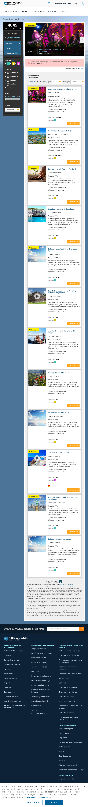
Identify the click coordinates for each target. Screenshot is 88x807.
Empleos (62, 751)
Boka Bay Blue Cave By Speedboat (61, 209)
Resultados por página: (44, 81)
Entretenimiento (10, 678)
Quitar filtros (13, 38)
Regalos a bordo (65, 678)
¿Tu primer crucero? (39, 648)
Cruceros (7, 655)
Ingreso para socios (67, 779)
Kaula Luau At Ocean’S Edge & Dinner (51, 50)
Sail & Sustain (64, 747)
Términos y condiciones (66, 584)
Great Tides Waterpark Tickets (60, 131)
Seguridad (63, 738)
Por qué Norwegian (37, 11)
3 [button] (55, 480)
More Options (33, 802)
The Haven (8, 687)
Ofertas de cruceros (20, 11)
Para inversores (65, 733)
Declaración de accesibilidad (70, 742)
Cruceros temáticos (66, 696)
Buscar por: (66, 81)
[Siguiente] (60, 581)
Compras (62, 683)
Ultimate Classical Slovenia (58, 373)
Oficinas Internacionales (68, 765)
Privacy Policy (44, 797)
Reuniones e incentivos (68, 701)
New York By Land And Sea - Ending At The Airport (63, 498)
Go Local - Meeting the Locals (59, 539)
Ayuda (62, 11)
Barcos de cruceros (11, 660)
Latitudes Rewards (11, 696)
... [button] (62, 106)
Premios (62, 760)
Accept (54, 802)
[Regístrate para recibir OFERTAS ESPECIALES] (81, 629)
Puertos (7, 669)
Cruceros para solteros (68, 692)
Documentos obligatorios (41, 676)
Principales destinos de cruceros (15, 707)
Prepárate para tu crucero (41, 653)
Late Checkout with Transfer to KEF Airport (62, 332)
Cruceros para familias (68, 687)
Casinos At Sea (9, 692)
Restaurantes (9, 674)
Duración (8, 70)
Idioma (7, 106)
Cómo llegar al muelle (40, 701)
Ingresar (72, 3)
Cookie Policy (31, 797)
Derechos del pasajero (40, 685)
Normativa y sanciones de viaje (71, 770)
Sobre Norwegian (66, 728)
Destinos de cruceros (12, 664)
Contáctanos (36, 706)
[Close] (84, 786)
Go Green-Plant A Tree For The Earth (62, 169)
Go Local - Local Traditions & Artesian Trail (62, 250)
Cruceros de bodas (66, 712)
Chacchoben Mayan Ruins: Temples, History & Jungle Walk (62, 292)
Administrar (52, 11)
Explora (6, 11)
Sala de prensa (65, 756)
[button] (13, 60)
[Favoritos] (49, 3)
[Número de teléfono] (81, 3)
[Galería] (79, 69)
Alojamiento (8, 683)
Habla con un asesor (39, 713)
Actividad (8, 60)
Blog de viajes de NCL (12, 701)
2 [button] (55, 158)
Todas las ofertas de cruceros (70, 651)
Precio (7, 93)
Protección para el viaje (40, 680)
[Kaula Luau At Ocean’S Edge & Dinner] (54, 39)
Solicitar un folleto (38, 658)
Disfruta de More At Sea (13, 651)
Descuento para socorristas (70, 674)
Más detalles (73, 123)
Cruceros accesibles (39, 662)
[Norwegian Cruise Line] (13, 3)
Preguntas (35, 671)
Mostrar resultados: (71, 68)
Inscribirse (60, 3)
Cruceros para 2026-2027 (69, 655)
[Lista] (82, 69)
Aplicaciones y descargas (41, 667)
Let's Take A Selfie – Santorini (59, 453)
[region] (44, 795)
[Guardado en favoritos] (42, 99)
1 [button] (55, 120)
